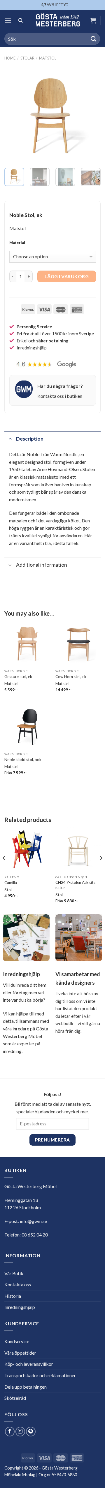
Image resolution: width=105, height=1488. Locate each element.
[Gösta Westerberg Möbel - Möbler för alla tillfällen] (58, 20)
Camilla (10, 882)
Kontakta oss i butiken (59, 396)
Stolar (27, 58)
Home (9, 58)
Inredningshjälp (19, 1307)
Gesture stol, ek (18, 676)
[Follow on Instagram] (20, 1431)
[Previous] (13, 115)
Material (17, 243)
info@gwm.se (33, 1221)
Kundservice (16, 1341)
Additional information (41, 565)
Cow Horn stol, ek (70, 676)
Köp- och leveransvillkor (28, 1364)
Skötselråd (15, 1398)
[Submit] (93, 39)
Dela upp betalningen (25, 1387)
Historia (12, 1296)
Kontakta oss (17, 1284)
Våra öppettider (20, 1352)
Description (29, 439)
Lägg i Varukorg (67, 276)
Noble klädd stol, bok (22, 759)
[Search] (20, 21)
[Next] (91, 115)
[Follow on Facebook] (10, 1431)
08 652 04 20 (35, 1234)
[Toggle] (10, 438)
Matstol (47, 58)
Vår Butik (13, 1273)
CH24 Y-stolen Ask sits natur (75, 885)
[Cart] (93, 20)
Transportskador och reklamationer (40, 1375)
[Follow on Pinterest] (31, 1431)
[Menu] (7, 20)
